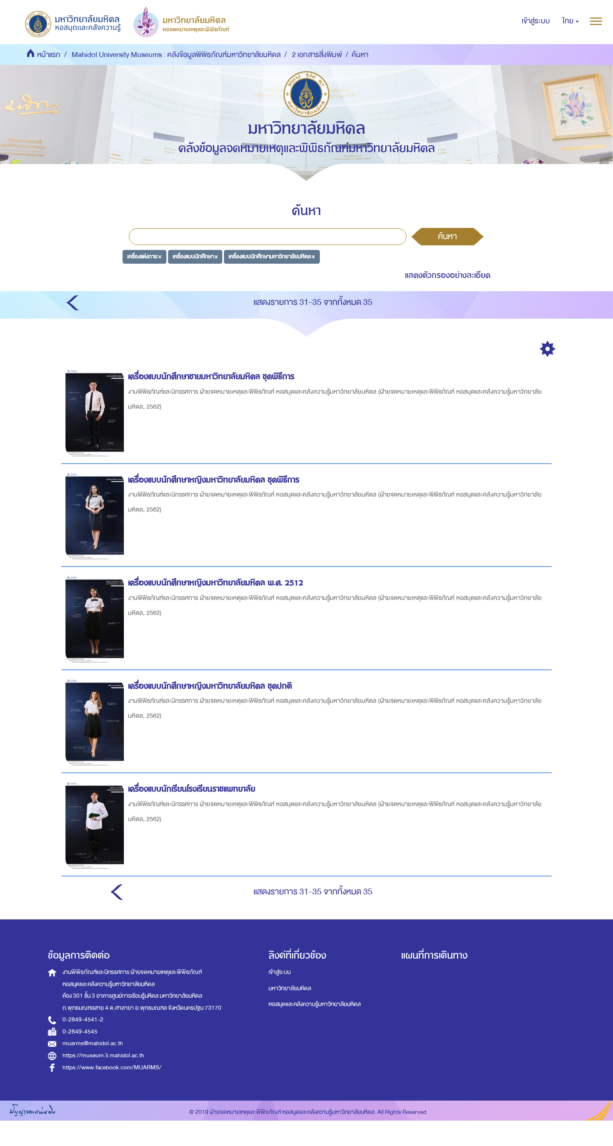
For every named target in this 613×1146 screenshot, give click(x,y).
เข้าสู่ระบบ (280, 972)
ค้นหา (447, 236)
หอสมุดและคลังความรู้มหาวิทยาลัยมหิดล (315, 1004)
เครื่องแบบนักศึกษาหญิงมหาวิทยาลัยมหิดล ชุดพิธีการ (213, 480)
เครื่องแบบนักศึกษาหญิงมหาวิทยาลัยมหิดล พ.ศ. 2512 (215, 582)
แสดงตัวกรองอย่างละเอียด (447, 275)
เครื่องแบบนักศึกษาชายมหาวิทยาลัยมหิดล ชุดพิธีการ (211, 376)
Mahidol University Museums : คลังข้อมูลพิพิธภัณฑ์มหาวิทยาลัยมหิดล (176, 54)
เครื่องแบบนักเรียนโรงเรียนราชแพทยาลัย (191, 789)
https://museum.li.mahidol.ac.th (103, 1055)
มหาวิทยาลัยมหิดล (290, 988)
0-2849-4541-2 (83, 1019)
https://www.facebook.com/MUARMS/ (112, 1067)
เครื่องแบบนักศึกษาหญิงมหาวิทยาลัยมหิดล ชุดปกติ (210, 686)
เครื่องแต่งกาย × (144, 256)
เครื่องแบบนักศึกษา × (195, 256)
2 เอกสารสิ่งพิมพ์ (317, 54)
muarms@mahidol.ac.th (93, 1043)
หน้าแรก (48, 54)
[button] (570, 21)
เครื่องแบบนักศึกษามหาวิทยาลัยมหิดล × (272, 256)
